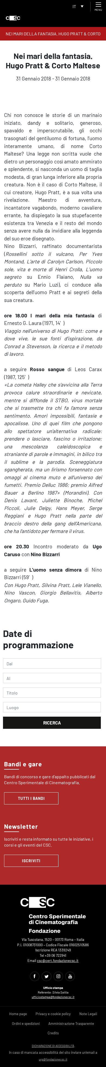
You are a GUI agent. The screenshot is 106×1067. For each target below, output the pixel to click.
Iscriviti (31, 860)
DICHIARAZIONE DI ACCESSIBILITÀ (53, 1046)
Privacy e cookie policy (53, 1014)
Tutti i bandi (31, 798)
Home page (18, 1014)
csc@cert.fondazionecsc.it (58, 960)
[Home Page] (13, 18)
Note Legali (88, 1014)
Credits (53, 1033)
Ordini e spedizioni (26, 1023)
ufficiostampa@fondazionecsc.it (53, 997)
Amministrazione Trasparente (71, 1023)
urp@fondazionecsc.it (53, 1059)
